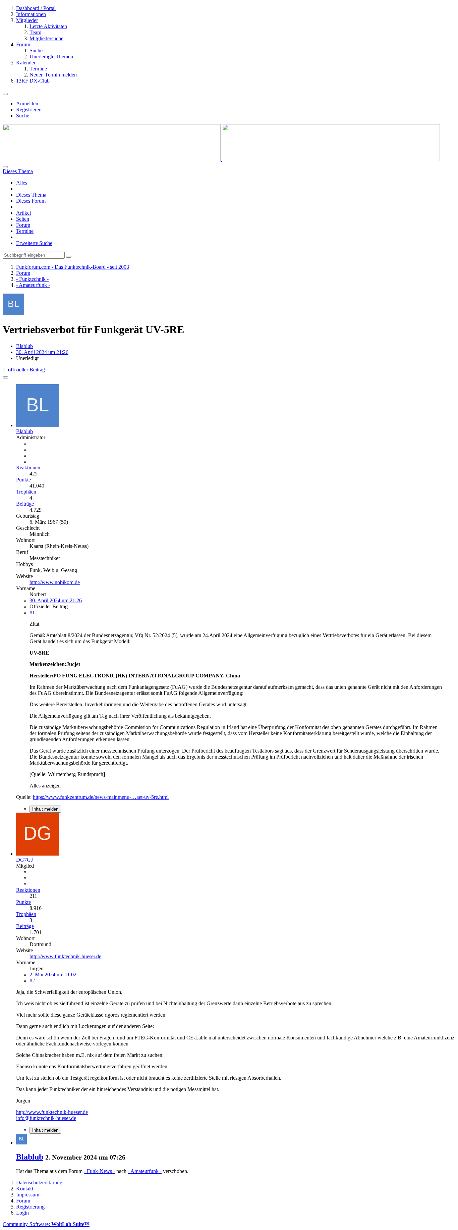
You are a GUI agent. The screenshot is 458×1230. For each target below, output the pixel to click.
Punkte (23, 479)
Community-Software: (46, 1224)
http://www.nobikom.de (55, 582)
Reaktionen (28, 467)
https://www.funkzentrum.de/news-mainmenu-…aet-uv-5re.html (101, 797)
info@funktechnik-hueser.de (46, 1118)
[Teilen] (5, 377)
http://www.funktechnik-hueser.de (65, 956)
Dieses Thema (31, 195)
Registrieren (29, 109)
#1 (32, 612)
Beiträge (25, 504)
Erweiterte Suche (34, 243)
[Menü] (5, 94)
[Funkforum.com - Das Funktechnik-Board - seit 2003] (221, 159)
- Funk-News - (99, 1171)
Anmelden (27, 103)
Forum (23, 225)
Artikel (23, 213)
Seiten (22, 219)
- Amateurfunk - (145, 1171)
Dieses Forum (31, 201)
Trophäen (26, 492)
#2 (32, 980)
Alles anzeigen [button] (45, 785)
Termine (25, 231)
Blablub (24, 346)
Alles (21, 183)
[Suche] (5, 167)
